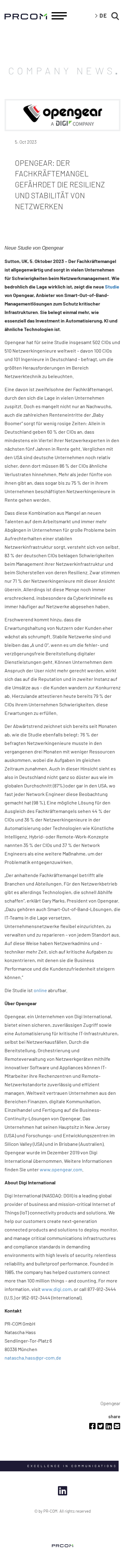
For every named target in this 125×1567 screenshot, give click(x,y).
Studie (112, 286)
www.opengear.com (61, 1169)
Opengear (110, 1403)
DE (103, 15)
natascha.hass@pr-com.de (33, 1357)
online (40, 990)
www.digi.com (57, 1289)
